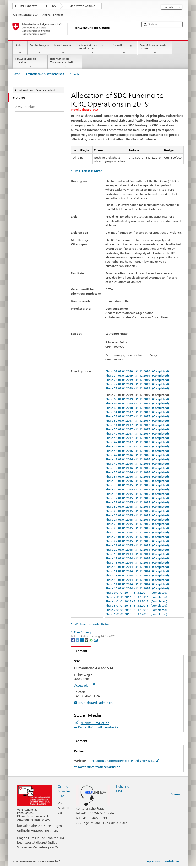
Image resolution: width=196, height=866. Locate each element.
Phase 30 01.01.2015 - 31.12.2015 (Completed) (137, 506)
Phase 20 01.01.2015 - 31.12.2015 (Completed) (137, 549)
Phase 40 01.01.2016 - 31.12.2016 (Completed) (137, 463)
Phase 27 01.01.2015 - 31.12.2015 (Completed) (137, 519)
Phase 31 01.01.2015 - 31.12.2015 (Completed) (137, 502)
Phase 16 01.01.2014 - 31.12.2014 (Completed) (137, 562)
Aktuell (20, 45)
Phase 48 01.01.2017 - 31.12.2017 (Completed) (137, 437)
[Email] (96, 640)
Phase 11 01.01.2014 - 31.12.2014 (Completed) (137, 584)
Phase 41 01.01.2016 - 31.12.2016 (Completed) (137, 459)
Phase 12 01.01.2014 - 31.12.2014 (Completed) (137, 579)
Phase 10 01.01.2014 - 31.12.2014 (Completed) (137, 588)
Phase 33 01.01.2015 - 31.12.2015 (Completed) (137, 493)
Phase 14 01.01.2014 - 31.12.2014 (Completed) (137, 571)
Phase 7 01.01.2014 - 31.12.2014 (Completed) (136, 596)
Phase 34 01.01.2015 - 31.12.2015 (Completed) (137, 489)
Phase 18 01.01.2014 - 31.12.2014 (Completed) (137, 553)
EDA (53, 6)
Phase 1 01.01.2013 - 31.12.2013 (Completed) (136, 614)
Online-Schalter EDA (64, 791)
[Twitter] (78, 640)
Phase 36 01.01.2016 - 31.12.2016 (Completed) (137, 480)
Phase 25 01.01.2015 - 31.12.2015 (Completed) (137, 528)
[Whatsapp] (91, 640)
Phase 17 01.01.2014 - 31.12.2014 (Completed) (137, 558)
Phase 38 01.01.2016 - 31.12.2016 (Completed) (137, 472)
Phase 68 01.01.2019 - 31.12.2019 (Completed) (137, 403)
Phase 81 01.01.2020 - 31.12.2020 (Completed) (137, 371)
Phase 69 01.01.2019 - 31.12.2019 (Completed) (137, 399)
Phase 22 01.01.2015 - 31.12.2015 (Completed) (137, 541)
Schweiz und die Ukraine (25, 60)
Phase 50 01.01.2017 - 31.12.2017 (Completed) (137, 429)
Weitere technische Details (92, 624)
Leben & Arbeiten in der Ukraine (91, 46)
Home (16, 73)
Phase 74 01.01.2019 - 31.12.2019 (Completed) (137, 375)
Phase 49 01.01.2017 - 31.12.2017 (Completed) (137, 433)
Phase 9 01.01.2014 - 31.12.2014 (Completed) (136, 592)
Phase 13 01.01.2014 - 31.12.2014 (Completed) (137, 575)
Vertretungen (39, 45)
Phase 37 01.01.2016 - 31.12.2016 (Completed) (137, 476)
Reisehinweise (63, 45)
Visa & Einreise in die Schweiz (153, 46)
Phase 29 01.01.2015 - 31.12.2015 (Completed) (137, 510)
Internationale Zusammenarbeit (61, 60)
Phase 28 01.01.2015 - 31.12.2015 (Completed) (137, 515)
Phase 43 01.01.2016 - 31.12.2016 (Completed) (137, 450)
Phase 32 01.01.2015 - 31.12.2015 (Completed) (137, 498)
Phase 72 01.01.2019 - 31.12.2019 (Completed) (137, 384)
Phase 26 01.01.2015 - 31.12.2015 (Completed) (137, 523)
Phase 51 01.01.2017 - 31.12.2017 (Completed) (137, 424)
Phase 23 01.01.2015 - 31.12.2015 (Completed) (137, 536)
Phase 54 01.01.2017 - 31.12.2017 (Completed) (137, 412)
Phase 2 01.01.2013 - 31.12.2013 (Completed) (136, 609)
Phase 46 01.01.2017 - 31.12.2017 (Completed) (137, 446)
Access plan (82, 685)
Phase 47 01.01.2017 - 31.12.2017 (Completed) (137, 442)
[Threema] (87, 640)
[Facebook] (73, 640)
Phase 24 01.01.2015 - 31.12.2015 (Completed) (137, 532)
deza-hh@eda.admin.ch (95, 703)
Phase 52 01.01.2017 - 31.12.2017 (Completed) (137, 420)
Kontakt (79, 651)
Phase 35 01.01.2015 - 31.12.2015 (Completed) (137, 485)
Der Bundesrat (28, 6)
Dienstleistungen (124, 45)
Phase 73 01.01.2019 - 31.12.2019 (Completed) (137, 379)
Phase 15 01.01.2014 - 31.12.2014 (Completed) (137, 566)
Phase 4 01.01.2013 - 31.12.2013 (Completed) (136, 601)
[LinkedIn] (82, 640)
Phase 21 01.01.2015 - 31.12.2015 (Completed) (137, 545)
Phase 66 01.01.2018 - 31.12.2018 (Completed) (137, 407)
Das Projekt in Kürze (88, 170)
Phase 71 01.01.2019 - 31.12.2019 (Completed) (137, 388)
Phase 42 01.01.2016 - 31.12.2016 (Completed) (137, 455)
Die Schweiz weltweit (82, 6)
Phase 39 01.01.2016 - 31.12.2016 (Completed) (137, 467)
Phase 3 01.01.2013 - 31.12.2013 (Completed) (136, 605)
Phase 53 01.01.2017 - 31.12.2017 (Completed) (137, 416)
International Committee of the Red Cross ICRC (121, 761)
